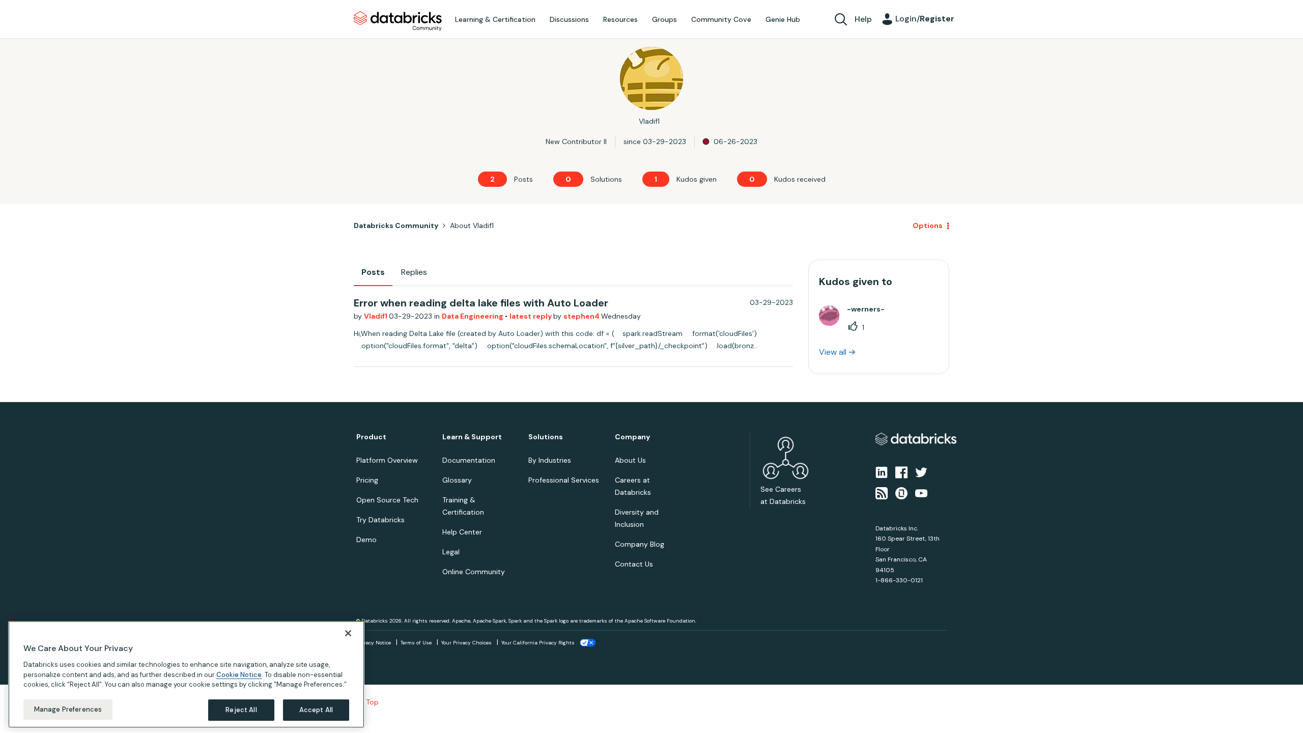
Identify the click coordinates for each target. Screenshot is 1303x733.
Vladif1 (376, 316)
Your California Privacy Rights (538, 642)
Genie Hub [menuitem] (783, 19)
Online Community (473, 571)
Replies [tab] (414, 272)
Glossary (457, 480)
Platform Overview (387, 460)
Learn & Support (472, 437)
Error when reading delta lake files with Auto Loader (481, 302)
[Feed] (881, 492)
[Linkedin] (881, 471)
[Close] (348, 633)
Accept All (316, 710)
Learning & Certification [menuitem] (495, 19)
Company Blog (639, 544)
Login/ (924, 18)
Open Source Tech (387, 499)
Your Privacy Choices (466, 642)
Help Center (462, 532)
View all (832, 352)
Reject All (241, 710)
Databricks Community (397, 21)
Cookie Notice (239, 674)
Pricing (367, 480)
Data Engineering (473, 316)
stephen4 (582, 316)
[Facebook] (901, 471)
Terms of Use (416, 642)
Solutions (545, 437)
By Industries (549, 460)
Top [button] (372, 702)
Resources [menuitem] (620, 19)
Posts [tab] (373, 272)
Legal (451, 551)
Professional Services (563, 480)
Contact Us (634, 564)
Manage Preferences (68, 709)
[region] (186, 674)
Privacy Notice (373, 642)
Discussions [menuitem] (569, 19)
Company (632, 437)
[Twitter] (921, 471)
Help (863, 19)
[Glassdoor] (901, 492)
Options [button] (928, 225)
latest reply (531, 316)
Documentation (468, 460)
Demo (366, 539)
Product (371, 437)
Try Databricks (380, 519)
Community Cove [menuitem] (721, 19)
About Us (630, 460)
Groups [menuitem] (664, 19)
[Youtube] (921, 492)
